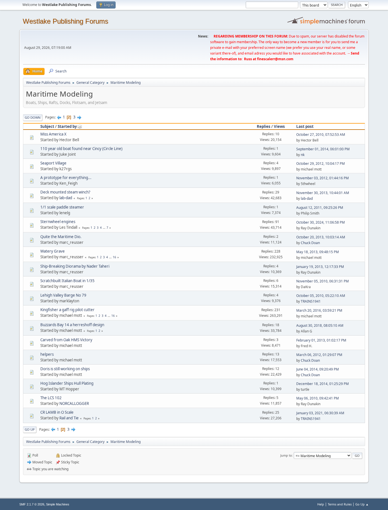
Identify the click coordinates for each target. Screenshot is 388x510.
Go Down (33, 117)
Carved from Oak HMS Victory (66, 339)
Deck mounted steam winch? (65, 192)
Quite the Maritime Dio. (61, 236)
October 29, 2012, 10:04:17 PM (320, 163)
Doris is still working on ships (65, 368)
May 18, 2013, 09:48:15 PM (317, 251)
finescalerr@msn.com (275, 59)
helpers (47, 354)
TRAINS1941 (311, 301)
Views (279, 126)
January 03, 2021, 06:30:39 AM (320, 413)
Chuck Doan (310, 242)
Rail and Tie (69, 418)
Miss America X (53, 134)
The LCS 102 (51, 397)
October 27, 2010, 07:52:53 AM (320, 134)
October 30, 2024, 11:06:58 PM (320, 222)
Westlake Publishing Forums (65, 21)
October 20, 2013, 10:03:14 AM (320, 237)
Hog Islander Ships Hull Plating (66, 383)
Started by (67, 126)
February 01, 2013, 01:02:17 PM (321, 340)
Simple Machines (57, 504)
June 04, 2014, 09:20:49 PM (317, 369)
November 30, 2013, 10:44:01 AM (322, 192)
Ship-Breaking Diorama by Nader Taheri (74, 266)
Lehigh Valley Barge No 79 (63, 295)
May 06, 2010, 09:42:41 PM (317, 398)
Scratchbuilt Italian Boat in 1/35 (67, 280)
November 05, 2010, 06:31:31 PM (322, 281)
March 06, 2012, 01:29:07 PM (319, 354)
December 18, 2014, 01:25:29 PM (322, 383)
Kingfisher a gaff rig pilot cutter (67, 309)
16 (114, 257)
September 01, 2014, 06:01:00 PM (323, 149)
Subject (47, 126)
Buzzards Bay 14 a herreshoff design (72, 324)
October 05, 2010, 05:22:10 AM (320, 295)
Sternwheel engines (57, 221)
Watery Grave (52, 251)
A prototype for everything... (65, 177)
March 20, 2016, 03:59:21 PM (319, 310)
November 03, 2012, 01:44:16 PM (322, 178)
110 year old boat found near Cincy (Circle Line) (81, 148)
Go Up (30, 429)
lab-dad (65, 197)
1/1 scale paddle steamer (62, 207)
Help (320, 504)
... (104, 228)
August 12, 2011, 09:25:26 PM (319, 207)
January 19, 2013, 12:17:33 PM (320, 266)
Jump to (286, 455)
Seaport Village (53, 163)
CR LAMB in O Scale (57, 412)
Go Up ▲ (362, 504)
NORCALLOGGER (74, 403)
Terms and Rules (340, 504)
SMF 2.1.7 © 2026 (31, 504)
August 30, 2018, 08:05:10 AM (319, 325)
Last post (305, 126)
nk (302, 154)
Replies (263, 126)
